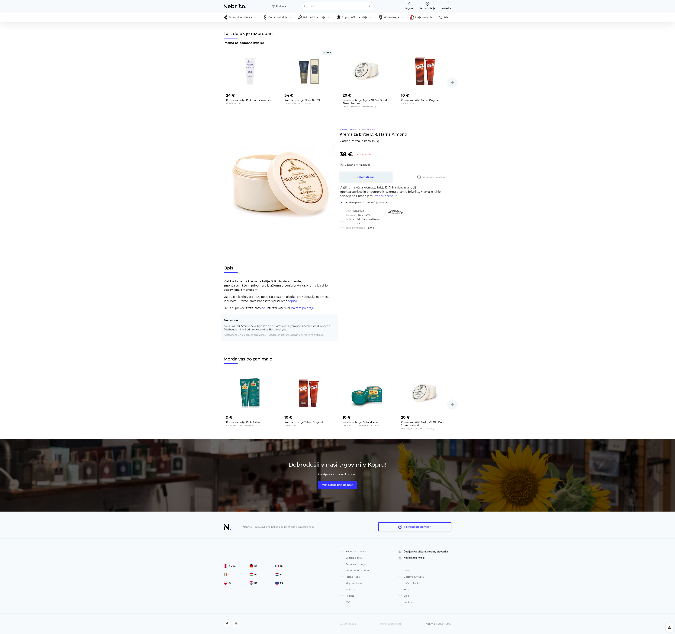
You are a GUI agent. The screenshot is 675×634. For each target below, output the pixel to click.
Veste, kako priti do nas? (337, 484)
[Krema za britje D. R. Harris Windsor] (250, 71)
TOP (348, 602)
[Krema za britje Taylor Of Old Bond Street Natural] (367, 71)
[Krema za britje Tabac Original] (425, 71)
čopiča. (292, 301)
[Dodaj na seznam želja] (271, 94)
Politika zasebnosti (391, 623)
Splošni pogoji (348, 623)
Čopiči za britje (354, 557)
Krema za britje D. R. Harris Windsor (248, 100)
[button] (452, 82)
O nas (407, 570)
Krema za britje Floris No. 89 (302, 100)
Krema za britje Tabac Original (420, 100)
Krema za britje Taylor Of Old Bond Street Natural (365, 102)
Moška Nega (353, 576)
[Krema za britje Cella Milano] (250, 393)
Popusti (350, 595)
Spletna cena (364, 154)
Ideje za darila (354, 583)
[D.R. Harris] (395, 212)
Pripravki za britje (356, 564)
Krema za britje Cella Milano (243, 422)
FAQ (406, 589)
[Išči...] (369, 6)
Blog (406, 595)
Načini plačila (411, 583)
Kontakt (408, 602)
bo (263, 308)
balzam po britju (302, 308)
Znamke (350, 589)
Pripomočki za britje (357, 570)
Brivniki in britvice (356, 551)
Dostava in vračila (414, 576)
